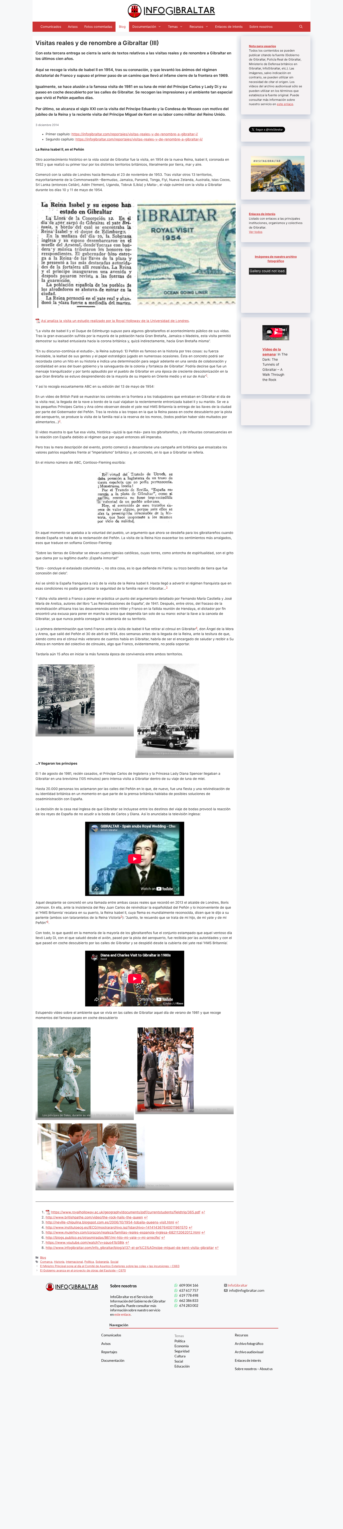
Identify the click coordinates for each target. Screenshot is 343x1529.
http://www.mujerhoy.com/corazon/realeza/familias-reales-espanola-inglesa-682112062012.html (123, 1232)
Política (89, 1261)
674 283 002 (188, 1305)
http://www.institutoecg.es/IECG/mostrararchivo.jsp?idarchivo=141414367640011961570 (117, 1227)
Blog (122, 27)
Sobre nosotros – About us (254, 1369)
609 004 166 (188, 1285)
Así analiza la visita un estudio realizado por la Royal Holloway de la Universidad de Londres (115, 321)
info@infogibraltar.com (246, 1290)
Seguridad (182, 1351)
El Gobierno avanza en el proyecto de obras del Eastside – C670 (83, 1270)
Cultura (180, 1356)
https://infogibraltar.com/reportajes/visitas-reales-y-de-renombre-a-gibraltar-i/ (134, 134)
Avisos (73, 27)
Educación (182, 1366)
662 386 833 (188, 1300)
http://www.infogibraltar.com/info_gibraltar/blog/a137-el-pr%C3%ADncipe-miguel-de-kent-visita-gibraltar (130, 1248)
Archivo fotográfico (249, 1344)
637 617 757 (188, 1290)
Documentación (144, 27)
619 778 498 (188, 1295)
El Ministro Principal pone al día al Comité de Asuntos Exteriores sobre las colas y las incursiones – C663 (109, 1266)
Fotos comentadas (98, 27)
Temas (173, 27)
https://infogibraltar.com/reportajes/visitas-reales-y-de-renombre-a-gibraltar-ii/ (139, 139)
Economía (181, 1346)
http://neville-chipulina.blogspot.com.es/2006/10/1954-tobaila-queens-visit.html (110, 1222)
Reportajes (109, 1352)
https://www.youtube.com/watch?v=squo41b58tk (85, 1243)
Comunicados (50, 27)
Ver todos (255, 232)
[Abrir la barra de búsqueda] (301, 27)
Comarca (46, 1261)
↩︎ (203, 1212)
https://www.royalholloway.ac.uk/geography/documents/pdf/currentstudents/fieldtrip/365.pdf (125, 1212)
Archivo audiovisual (249, 1352)
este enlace (285, 104)
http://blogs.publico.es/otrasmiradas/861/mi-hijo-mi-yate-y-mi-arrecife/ (103, 1238)
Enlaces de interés (229, 27)
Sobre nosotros (261, 27)
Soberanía (102, 1261)
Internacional (74, 1261)
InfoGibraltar (238, 1285)
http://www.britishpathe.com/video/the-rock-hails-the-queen (94, 1217)
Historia (59, 1261)
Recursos (196, 27)
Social (114, 1261)
